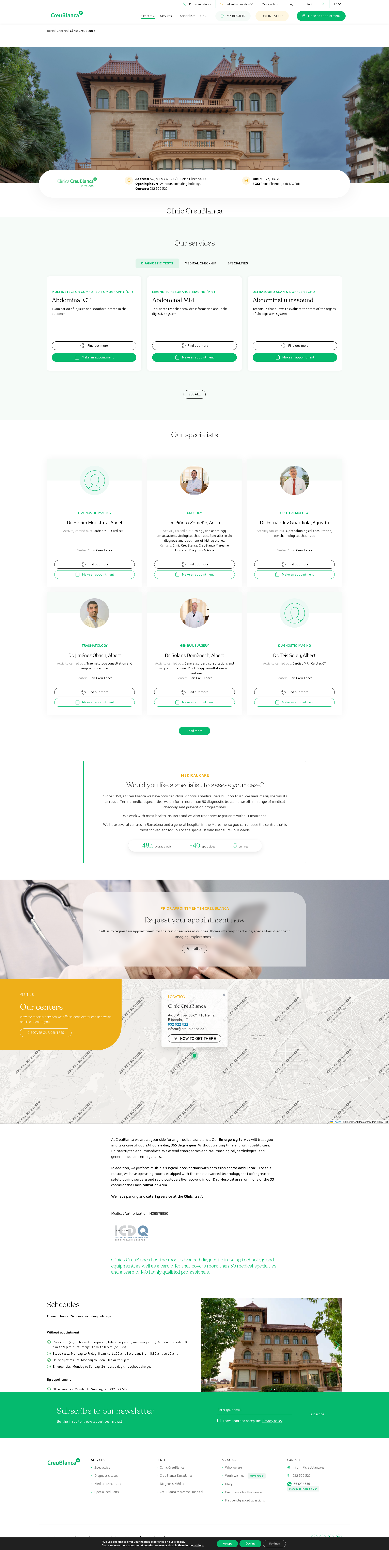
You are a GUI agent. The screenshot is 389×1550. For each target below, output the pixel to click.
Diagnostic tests (157, 263)
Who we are (233, 1467)
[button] (194, 1055)
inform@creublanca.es (308, 1467)
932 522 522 (159, 188)
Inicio (51, 31)
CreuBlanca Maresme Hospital (181, 1492)
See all (195, 394)
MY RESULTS (236, 16)
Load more (194, 731)
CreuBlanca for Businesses (244, 1492)
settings (198, 1545)
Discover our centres (45, 1032)
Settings (274, 1544)
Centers (146, 16)
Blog (290, 4)
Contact (307, 4)
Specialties (238, 263)
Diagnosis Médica (172, 1484)
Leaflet (337, 1122)
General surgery (194, 645)
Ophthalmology (294, 513)
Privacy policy (272, 1421)
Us (202, 16)
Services (166, 16)
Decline (250, 1544)
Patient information (238, 4)
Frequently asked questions (245, 1500)
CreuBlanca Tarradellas (176, 1475)
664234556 (302, 1484)
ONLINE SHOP (272, 16)
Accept (227, 1544)
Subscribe (317, 1414)
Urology (194, 513)
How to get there (198, 1038)
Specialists (187, 16)
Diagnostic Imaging (94, 513)
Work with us (270, 4)
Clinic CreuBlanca (172, 1467)
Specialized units (106, 1492)
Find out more (97, 345)
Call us (197, 949)
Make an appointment (324, 16)
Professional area (200, 4)
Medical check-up (200, 263)
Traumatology (95, 645)
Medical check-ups (107, 1484)
